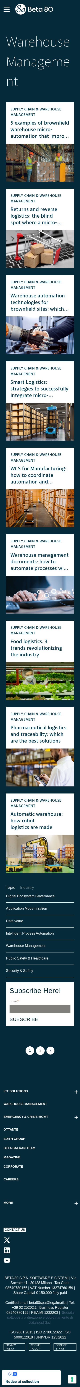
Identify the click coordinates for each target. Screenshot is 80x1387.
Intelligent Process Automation (30, 933)
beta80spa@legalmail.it (47, 1303)
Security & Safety (19, 971)
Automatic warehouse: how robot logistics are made (36, 821)
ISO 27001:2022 (49, 1332)
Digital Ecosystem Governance (30, 896)
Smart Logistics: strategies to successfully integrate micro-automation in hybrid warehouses (39, 389)
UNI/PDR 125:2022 (51, 1337)
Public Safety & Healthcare (27, 958)
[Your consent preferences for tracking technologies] (72, 1379)
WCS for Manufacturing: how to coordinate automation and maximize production (38, 475)
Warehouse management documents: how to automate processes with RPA (39, 562)
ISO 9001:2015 (21, 1332)
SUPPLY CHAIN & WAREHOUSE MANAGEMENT (35, 112)
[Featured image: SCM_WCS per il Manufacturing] (40, 508)
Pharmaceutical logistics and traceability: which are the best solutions (38, 734)
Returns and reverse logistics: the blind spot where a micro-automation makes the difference (36, 216)
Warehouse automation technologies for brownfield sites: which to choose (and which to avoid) (38, 303)
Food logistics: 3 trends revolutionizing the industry (36, 648)
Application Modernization (26, 908)
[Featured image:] (40, 163)
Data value (14, 921)
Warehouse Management (26, 946)
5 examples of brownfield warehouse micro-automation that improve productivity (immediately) (40, 130)
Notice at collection (22, 1381)
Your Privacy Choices (35, 1374)
